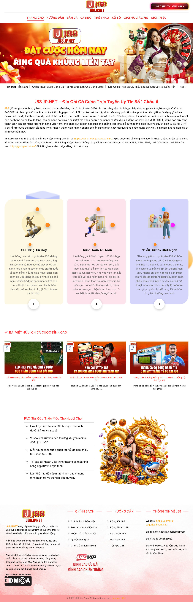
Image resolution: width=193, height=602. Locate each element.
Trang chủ (35, 17)
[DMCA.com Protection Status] (18, 579)
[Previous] (4, 369)
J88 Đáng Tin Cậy (33, 250)
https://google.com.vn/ (23, 146)
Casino (86, 17)
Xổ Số (116, 17)
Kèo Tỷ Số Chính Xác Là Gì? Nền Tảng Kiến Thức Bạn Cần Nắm (125, 86)
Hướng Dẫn (55, 17)
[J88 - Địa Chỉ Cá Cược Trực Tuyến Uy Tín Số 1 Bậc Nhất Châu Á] (96, 6)
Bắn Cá (72, 17)
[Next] (189, 369)
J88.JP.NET (12, 526)
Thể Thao (101, 17)
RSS (124, 598)
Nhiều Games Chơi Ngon (159, 250)
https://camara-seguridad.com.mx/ (94, 138)
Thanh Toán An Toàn (96, 250)
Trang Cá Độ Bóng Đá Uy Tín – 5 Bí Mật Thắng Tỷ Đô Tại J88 (159, 379)
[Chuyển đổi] (27, 426)
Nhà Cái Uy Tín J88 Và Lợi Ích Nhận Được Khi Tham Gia (96, 379)
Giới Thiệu (158, 17)
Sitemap (116, 598)
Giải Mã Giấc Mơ (136, 17)
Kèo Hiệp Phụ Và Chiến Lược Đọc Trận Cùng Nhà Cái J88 (34, 379)
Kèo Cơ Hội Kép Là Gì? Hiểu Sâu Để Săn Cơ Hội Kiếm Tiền (50, 86)
